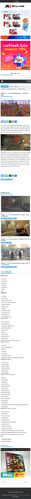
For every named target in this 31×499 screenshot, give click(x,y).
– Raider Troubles (5, 366)
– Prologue (3, 296)
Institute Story (8, 242)
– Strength (3, 278)
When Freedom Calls (16, 125)
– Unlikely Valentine (5, 304)
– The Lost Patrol (5, 411)
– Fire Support (4, 379)
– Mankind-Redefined (6, 328)
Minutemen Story (8, 179)
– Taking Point (4, 370)
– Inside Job (3, 351)
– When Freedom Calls (6, 300)
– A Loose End (4, 417)
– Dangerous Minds (5, 310)
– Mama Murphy (5, 372)
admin (13, 98)
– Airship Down (4, 338)
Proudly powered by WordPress (10, 495)
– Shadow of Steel (5, 386)
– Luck (2, 291)
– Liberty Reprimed (5, 394)
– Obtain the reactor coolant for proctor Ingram (12, 434)
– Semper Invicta (5, 384)
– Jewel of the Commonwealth (8, 302)
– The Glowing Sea (5, 312)
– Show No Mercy (5, 390)
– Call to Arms (4, 382)
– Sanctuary (3, 345)
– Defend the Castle (6, 355)
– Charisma (3, 285)
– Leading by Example (6, 428)
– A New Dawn (4, 406)
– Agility (2, 289)
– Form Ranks (4, 353)
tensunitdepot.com (27, 77)
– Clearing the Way (5, 368)
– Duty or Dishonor (5, 415)
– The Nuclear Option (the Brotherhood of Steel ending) (14, 404)
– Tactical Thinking (5, 398)
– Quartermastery (5, 419)
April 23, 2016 (5, 237)
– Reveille (3, 377)
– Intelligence (4, 287)
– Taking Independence (6, 347)
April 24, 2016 (5, 212)
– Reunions (3, 308)
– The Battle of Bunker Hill (7, 325)
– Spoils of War (4, 400)
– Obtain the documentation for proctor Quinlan (12, 430)
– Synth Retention (5, 323)
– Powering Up (4, 334)
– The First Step (5, 362)
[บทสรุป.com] (2, 81)
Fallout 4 (2, 179)
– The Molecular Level (6, 316)
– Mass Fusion (4, 330)
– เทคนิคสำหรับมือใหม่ (6, 439)
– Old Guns (3, 349)
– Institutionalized (5, 321)
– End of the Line (5, 336)
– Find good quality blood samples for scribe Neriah (13, 432)
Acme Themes (15, 496)
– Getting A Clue (5, 306)
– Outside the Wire (5, 392)
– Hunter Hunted (5, 314)
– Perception (4, 281)
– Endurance (4, 283)
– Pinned (3, 332)
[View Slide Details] (15, 462)
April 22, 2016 (5, 261)
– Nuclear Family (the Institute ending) (10, 340)
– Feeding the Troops (6, 426)
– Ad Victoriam (4, 402)
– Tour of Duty (4, 388)
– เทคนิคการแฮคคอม (6, 441)
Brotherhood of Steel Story (6, 218)
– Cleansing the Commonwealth (8, 422)
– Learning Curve (5, 424)
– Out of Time (4, 298)
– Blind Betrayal (4, 396)
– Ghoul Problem (5, 364)
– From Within (4, 413)
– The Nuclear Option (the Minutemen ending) (12, 357)
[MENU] (29, 81)
